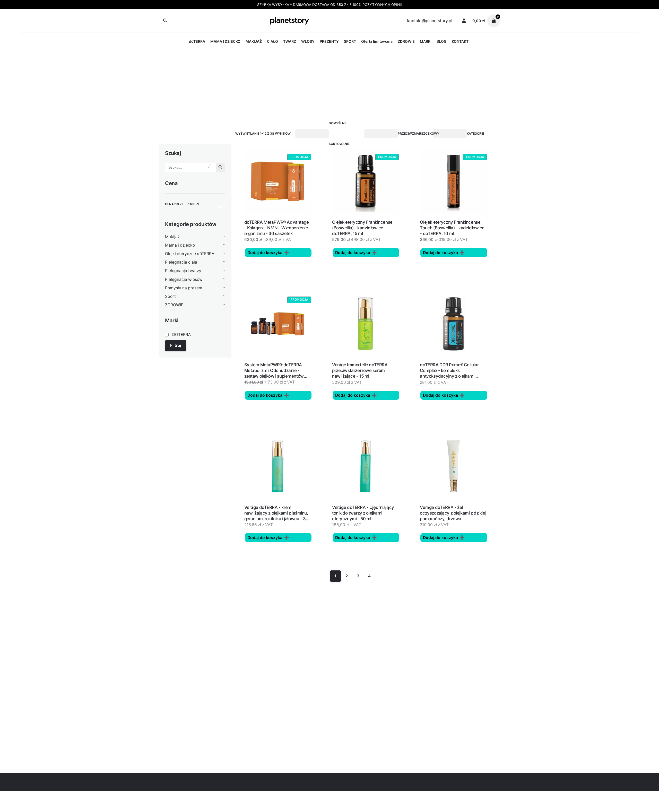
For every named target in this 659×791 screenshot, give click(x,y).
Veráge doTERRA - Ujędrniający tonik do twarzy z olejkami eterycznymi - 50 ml (363, 513)
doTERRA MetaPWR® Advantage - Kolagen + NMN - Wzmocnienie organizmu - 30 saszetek (276, 228)
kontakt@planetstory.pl (429, 20)
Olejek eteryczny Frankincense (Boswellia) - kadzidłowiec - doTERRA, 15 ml (362, 228)
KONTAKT (460, 41)
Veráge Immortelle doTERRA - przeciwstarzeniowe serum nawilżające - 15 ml (361, 370)
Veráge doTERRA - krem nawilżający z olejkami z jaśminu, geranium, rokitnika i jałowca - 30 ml (276, 516)
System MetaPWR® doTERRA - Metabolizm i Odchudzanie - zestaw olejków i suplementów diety (274, 373)
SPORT (350, 41)
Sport (170, 296)
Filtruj (219, 207)
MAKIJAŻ (254, 41)
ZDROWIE (406, 41)
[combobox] (345, 133)
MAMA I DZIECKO (225, 41)
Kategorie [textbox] (475, 133)
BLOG (442, 41)
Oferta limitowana (377, 41)
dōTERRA (197, 41)
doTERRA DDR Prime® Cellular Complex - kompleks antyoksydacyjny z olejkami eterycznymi (449, 373)
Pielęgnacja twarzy (183, 270)
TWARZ (289, 41)
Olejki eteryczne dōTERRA (189, 253)
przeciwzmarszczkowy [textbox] (418, 133)
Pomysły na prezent (184, 287)
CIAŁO (272, 41)
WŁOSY (308, 41)
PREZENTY (329, 41)
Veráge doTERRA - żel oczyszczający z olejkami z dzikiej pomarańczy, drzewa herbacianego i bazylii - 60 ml (453, 516)
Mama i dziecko (180, 245)
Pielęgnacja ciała (181, 262)
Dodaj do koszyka (264, 252)
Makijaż (172, 236)
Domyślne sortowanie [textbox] (339, 133)
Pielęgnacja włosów (184, 279)
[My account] (463, 20)
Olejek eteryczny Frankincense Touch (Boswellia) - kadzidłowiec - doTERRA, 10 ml (452, 228)
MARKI (425, 41)
